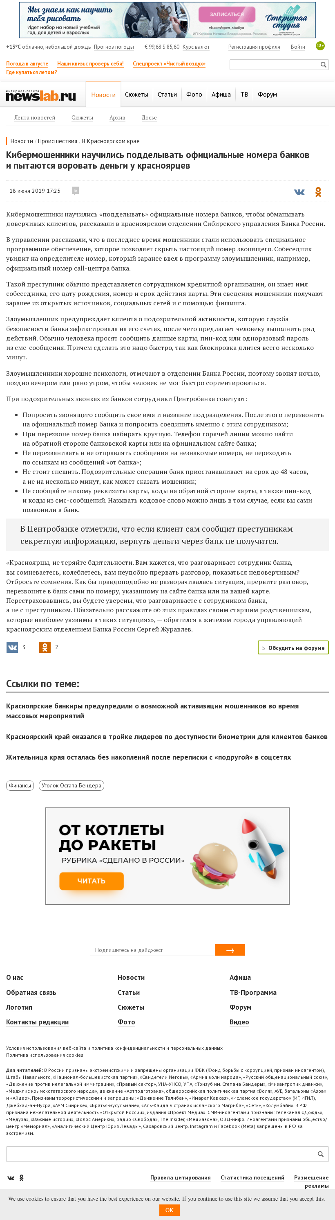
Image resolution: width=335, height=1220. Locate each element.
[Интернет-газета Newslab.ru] (41, 95)
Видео (239, 1021)
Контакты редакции (37, 1021)
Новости (22, 141)
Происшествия (57, 141)
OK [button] (169, 1210)
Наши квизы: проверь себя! (90, 63)
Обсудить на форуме (296, 648)
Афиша (240, 977)
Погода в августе (27, 63)
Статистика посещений (252, 1177)
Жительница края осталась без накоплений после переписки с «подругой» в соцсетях (148, 757)
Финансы (20, 785)
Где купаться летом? (31, 72)
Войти (298, 46)
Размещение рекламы (311, 1181)
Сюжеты (131, 1007)
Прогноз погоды (114, 46)
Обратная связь (31, 992)
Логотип (19, 1007)
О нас (14, 977)
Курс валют (196, 46)
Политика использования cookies (44, 1055)
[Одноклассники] (21, 1177)
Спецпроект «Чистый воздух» (169, 63)
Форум (240, 1007)
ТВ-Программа (253, 992)
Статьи (129, 992)
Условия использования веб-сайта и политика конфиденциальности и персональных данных (114, 1048)
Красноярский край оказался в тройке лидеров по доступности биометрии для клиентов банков (167, 736)
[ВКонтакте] (11, 1177)
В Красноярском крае (111, 141)
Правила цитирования (180, 1177)
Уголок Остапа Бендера (71, 785)
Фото (126, 1021)
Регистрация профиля (254, 46)
